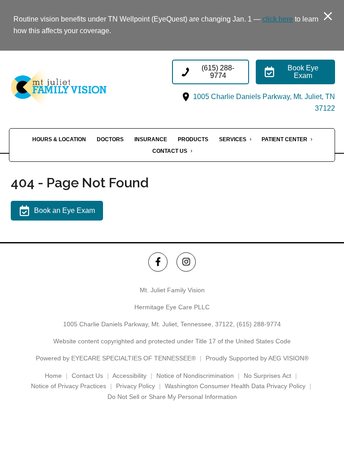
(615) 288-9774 (258, 324)
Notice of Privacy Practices (68, 386)
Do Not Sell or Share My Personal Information (172, 396)
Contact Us (169, 151)
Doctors (110, 139)
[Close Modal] (328, 17)
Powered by (116, 358)
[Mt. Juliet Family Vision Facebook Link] (158, 262)
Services (232, 139)
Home (53, 375)
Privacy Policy (135, 386)
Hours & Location (59, 139)
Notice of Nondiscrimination (195, 375)
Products (193, 139)
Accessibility (129, 375)
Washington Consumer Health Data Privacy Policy (235, 386)
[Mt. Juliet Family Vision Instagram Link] (186, 262)
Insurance (150, 139)
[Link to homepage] (75, 87)
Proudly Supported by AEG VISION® (257, 358)
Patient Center (284, 139)
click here (277, 19)
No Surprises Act (267, 375)
